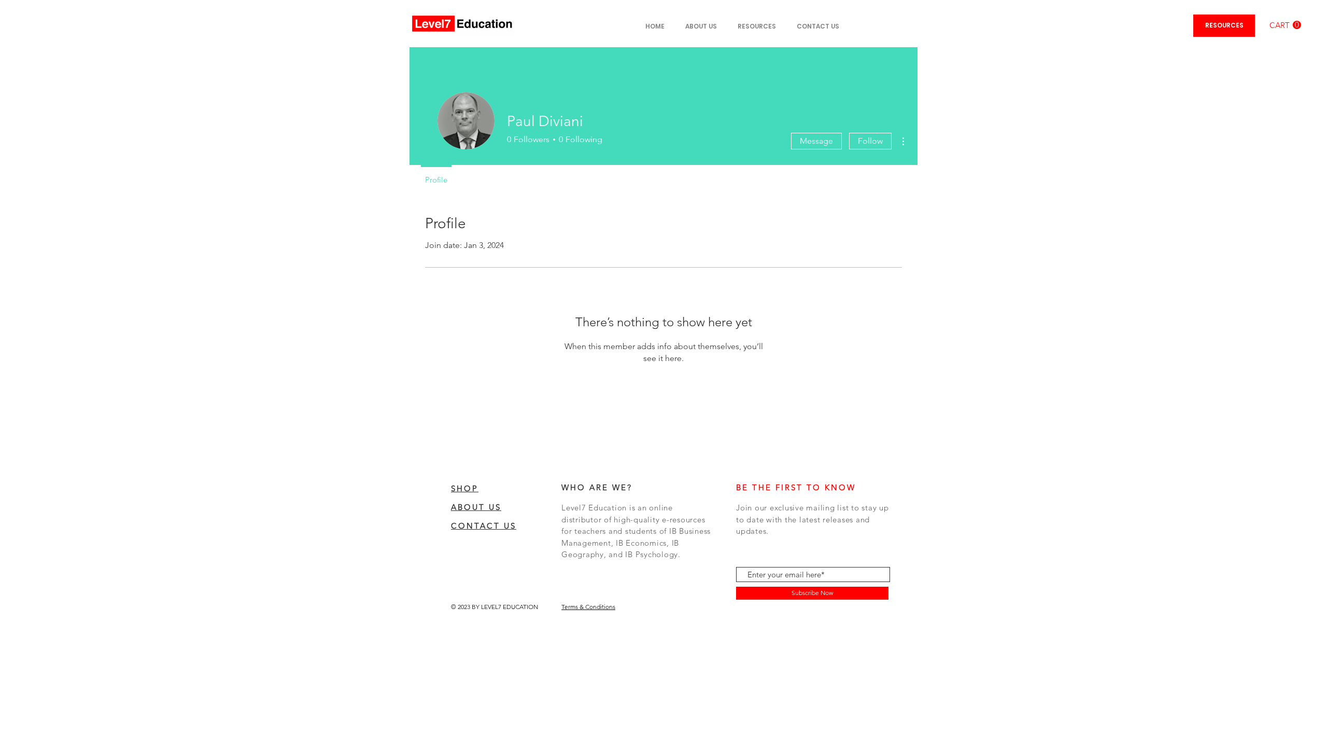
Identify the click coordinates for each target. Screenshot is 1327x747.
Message (816, 141)
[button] (1285, 25)
